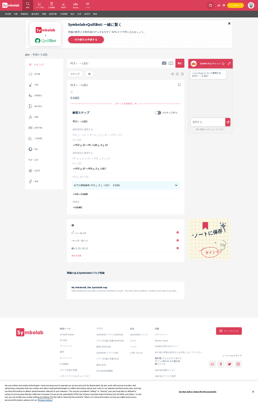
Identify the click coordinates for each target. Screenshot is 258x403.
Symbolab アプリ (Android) (109, 334)
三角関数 (38, 138)
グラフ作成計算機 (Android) (110, 340)
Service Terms (161, 340)
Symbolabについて (139, 334)
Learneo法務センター (165, 370)
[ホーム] (29, 336)
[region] (129, 392)
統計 (36, 149)
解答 (27, 55)
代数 (36, 85)
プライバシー (161, 334)
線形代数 (38, 128)
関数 (36, 117)
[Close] (253, 392)
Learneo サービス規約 (165, 376)
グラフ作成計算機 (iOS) (107, 358)
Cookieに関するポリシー (167, 346)
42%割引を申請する (86, 39)
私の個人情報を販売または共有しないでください (178, 352)
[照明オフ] (224, 5)
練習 (62, 352)
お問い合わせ (136, 352)
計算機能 (64, 364)
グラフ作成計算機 (68, 370)
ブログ (133, 340)
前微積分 (38, 95)
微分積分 (38, 106)
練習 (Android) (103, 346)
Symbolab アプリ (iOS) (107, 352)
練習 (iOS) (101, 364)
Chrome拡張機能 (104, 370)
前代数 (37, 74)
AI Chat (63, 340)
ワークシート (66, 346)
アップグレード (235, 5)
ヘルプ (133, 346)
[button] (164, 65)
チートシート (66, 358)
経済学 (37, 171)
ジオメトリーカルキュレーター (75, 376)
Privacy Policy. (45, 400)
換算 (36, 181)
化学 (36, 160)
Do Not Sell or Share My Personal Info (197, 392)
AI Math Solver (67, 334)
